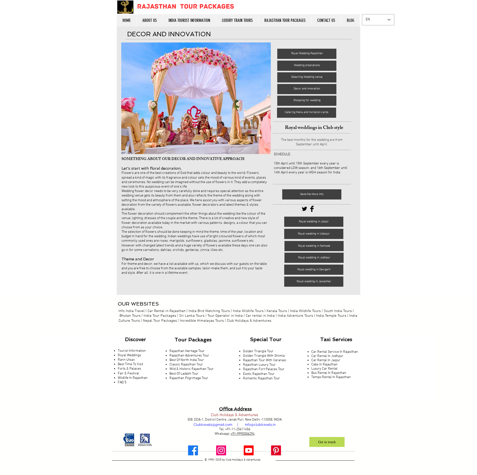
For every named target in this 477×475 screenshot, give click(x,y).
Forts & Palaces (129, 369)
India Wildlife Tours (248, 311)
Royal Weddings (129, 355)
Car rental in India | (262, 316)
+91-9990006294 (242, 434)
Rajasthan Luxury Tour (259, 365)
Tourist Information (132, 351)
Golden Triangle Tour (258, 351)
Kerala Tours (277, 311)
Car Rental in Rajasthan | (168, 311)
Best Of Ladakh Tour (184, 374)
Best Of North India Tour (186, 360)
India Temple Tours (331, 316)
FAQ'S (122, 382)
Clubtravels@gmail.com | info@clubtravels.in (235, 425)
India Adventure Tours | (296, 316)
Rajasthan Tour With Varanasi (264, 360)
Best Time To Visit (130, 364)
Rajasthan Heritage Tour (187, 351)
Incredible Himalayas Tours (202, 320)
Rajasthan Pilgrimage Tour (188, 378)
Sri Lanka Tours (191, 316)
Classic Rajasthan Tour (186, 364)
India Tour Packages (160, 316)
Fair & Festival (128, 373)
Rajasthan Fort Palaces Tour (264, 369)
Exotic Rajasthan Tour (259, 374)
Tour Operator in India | (226, 316)
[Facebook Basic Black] (312, 209)
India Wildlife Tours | (307, 311)
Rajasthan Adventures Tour (189, 356)
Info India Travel (132, 311)
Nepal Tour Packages (160, 320)
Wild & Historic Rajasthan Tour (191, 369)
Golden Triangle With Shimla (264, 356)
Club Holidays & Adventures (249, 320)
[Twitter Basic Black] (304, 209)
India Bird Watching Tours (209, 311)
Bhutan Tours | (131, 316)
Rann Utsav (126, 360)
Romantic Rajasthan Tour (261, 378)
